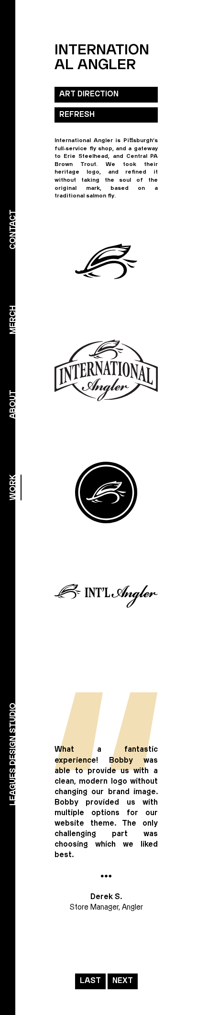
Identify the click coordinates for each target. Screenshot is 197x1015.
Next (122, 980)
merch (13, 319)
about (13, 404)
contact (13, 229)
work (13, 487)
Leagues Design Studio (13, 754)
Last (90, 980)
